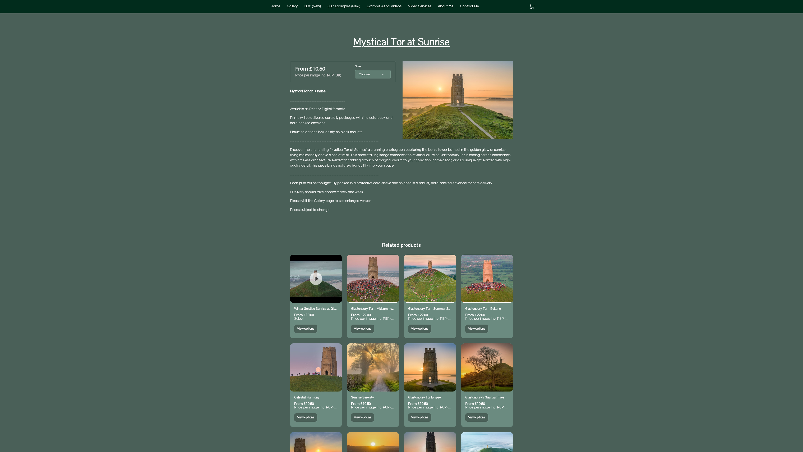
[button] (373, 74)
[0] (531, 6)
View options (305, 328)
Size (358, 66)
